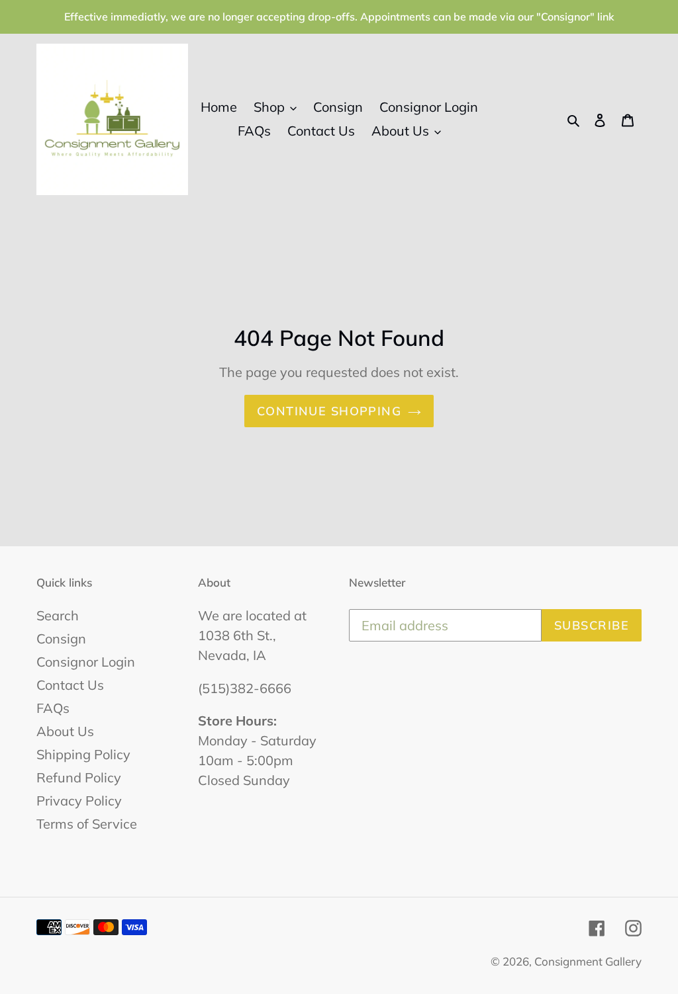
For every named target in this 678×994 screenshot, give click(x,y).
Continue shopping (329, 411)
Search (57, 615)
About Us (65, 731)
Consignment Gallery (588, 961)
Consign (61, 638)
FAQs (53, 708)
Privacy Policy (79, 800)
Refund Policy (78, 777)
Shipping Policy (83, 754)
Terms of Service (86, 823)
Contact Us (70, 685)
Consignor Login (85, 661)
